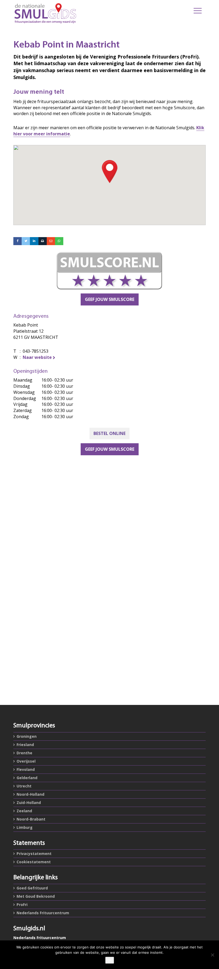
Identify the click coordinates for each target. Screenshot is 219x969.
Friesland (25, 744)
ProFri (22, 904)
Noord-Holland (30, 794)
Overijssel (26, 761)
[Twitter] (26, 241)
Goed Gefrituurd (32, 887)
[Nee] (212, 955)
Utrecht (24, 785)
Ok (109, 960)
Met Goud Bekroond (36, 896)
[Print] (42, 241)
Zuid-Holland (29, 802)
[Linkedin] (34, 241)
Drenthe (24, 752)
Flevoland (26, 769)
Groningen (27, 736)
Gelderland (27, 777)
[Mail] (51, 241)
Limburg (25, 827)
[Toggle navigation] (198, 10)
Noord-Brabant (31, 819)
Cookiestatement (34, 861)
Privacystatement (34, 853)
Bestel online (109, 433)
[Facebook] (17, 241)
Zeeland (24, 810)
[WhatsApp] (59, 241)
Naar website (37, 357)
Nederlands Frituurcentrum (43, 912)
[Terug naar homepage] (76, 13)
